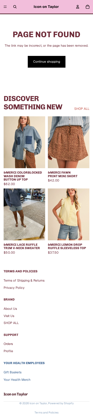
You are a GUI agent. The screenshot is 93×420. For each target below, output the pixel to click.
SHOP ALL (81, 109)
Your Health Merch (17, 380)
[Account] (78, 7)
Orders (8, 344)
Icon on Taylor (38, 403)
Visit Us (9, 316)
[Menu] (5, 7)
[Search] (15, 7)
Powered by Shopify (61, 403)
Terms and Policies (46, 412)
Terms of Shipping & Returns (24, 280)
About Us (10, 309)
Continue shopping (46, 62)
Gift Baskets (12, 372)
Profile (8, 351)
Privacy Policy (14, 288)
